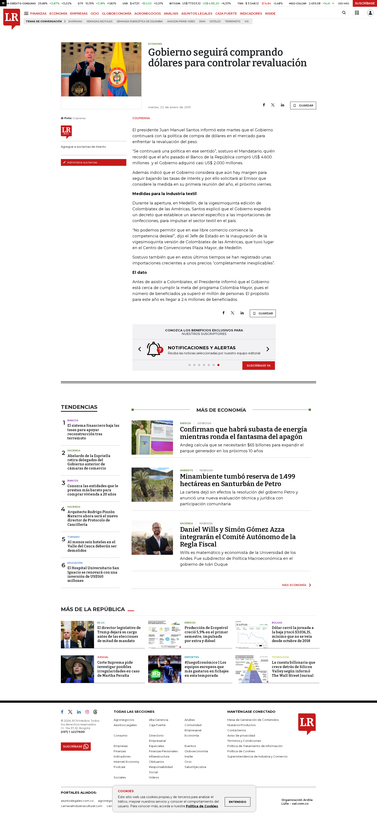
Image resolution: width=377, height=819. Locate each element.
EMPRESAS (78, 13)
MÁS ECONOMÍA (294, 585)
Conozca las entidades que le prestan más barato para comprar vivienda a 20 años (92, 490)
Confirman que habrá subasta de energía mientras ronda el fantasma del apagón (243, 433)
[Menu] (27, 13)
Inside (189, 756)
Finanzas (120, 751)
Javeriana (75, 21)
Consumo (120, 735)
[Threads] (97, 712)
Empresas (121, 746)
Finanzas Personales (163, 751)
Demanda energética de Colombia (140, 21)
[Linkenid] (80, 712)
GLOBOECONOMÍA (116, 13)
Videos (154, 777)
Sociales (120, 777)
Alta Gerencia (158, 719)
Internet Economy (126, 761)
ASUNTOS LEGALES (196, 13)
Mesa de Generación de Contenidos (253, 719)
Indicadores (122, 756)
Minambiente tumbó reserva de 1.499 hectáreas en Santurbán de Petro (237, 480)
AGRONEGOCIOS (147, 13)
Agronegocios (124, 719)
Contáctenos (236, 730)
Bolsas (277, 622)
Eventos (190, 746)
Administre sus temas (82, 162)
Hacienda (73, 450)
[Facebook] (264, 105)
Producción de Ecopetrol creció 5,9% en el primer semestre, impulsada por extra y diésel (206, 634)
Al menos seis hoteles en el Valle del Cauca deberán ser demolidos (92, 546)
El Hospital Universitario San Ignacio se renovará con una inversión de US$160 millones (93, 574)
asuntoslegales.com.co (77, 800)
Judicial (102, 657)
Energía (190, 622)
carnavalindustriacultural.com (81, 806)
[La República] (11, 19)
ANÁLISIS (171, 13)
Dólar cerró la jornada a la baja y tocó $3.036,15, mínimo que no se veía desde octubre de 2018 (293, 634)
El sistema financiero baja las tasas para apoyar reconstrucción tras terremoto (93, 431)
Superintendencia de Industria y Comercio (257, 756)
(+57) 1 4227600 (73, 731)
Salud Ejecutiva (195, 767)
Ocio (188, 761)
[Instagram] (88, 712)
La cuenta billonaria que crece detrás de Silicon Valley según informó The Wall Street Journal (293, 669)
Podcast (119, 767)
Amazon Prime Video (181, 21)
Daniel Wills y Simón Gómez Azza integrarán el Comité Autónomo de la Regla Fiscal (238, 537)
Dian (202, 21)
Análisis (190, 719)
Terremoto (232, 21)
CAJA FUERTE (226, 13)
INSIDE (270, 13)
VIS (246, 21)
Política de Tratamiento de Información (255, 746)
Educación (74, 562)
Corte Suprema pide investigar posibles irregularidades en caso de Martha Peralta (118, 669)
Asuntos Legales (125, 725)
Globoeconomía (196, 751)
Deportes (192, 657)
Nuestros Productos (241, 725)
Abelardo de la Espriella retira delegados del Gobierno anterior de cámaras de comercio (88, 462)
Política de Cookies (202, 806)
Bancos (72, 420)
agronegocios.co (110, 800)
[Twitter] (273, 105)
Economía (192, 735)
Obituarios (156, 761)
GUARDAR (305, 105)
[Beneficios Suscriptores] (357, 12)
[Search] (344, 13)
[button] (138, 349)
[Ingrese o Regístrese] (370, 13)
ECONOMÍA (58, 13)
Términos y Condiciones (244, 740)
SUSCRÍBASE (365, 3)
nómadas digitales (99, 21)
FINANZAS (38, 13)
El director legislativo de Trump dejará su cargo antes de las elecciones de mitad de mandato (119, 634)
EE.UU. (101, 622)
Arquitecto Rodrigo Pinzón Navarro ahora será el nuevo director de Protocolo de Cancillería (92, 518)
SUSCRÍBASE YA (259, 365)
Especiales (156, 746)
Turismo (73, 536)
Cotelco (215, 21)
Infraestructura (159, 756)
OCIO (95, 13)
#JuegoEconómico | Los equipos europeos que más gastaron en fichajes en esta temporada (207, 669)
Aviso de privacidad (241, 735)
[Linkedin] (282, 105)
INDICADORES (251, 13)
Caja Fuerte (157, 725)
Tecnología (280, 657)
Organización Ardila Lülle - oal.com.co (297, 801)
